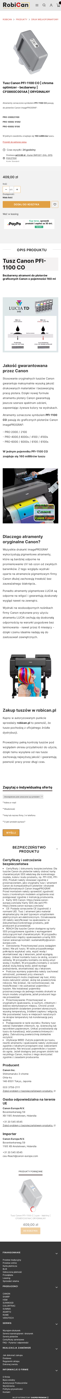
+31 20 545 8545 (13, 1121)
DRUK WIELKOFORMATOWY (44, 19)
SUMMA (7, 1309)
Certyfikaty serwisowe (13, 1339)
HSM (5, 1299)
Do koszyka (30, 1231)
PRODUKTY (21, 19)
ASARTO (7, 1312)
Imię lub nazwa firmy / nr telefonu (19, 815)
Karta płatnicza (10, 1266)
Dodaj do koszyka (26, 204)
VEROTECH (8, 1318)
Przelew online (10, 1263)
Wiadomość (9, 809)
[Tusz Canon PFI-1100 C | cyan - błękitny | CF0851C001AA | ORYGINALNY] (30, 1194)
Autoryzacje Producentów (15, 1383)
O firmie (6, 1377)
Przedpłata (8, 1275)
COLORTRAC (9, 1306)
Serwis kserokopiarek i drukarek (18, 1333)
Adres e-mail (10, 802)
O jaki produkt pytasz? (14, 821)
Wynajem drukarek (12, 1330)
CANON (6, 1293)
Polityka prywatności (13, 1389)
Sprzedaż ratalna (11, 1281)
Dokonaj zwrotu (10, 1364)
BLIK (5, 1269)
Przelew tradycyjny (12, 1260)
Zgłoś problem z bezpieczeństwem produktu (28, 1090)
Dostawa (7, 1358)
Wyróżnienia (9, 1386)
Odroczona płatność (12, 1272)
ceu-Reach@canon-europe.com (20, 1156)
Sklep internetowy (29, 1397)
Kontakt (6, 1392)
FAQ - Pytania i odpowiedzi (15, 1342)
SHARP (6, 1296)
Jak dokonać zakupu (13, 1355)
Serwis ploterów (10, 1336)
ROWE (6, 1315)
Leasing (6, 1278)
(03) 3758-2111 (11, 1087)
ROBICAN (7, 19)
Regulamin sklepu (11, 1361)
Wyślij (11, 832)
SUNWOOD (8, 1302)
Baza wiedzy (9, 1380)
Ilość (5, 184)
